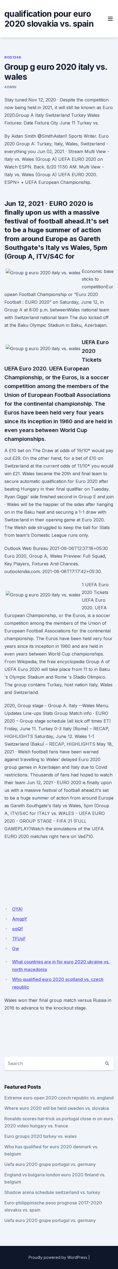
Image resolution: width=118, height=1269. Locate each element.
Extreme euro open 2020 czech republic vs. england (59, 1098)
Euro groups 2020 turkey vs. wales (40, 1136)
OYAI (17, 909)
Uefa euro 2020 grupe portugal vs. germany (50, 1164)
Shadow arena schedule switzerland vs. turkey (52, 1192)
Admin (10, 87)
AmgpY (19, 919)
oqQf (17, 928)
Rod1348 (12, 57)
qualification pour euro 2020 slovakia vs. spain (49, 19)
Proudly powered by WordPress (58, 1257)
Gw (15, 948)
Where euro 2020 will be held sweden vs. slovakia (56, 1108)
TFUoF (19, 938)
